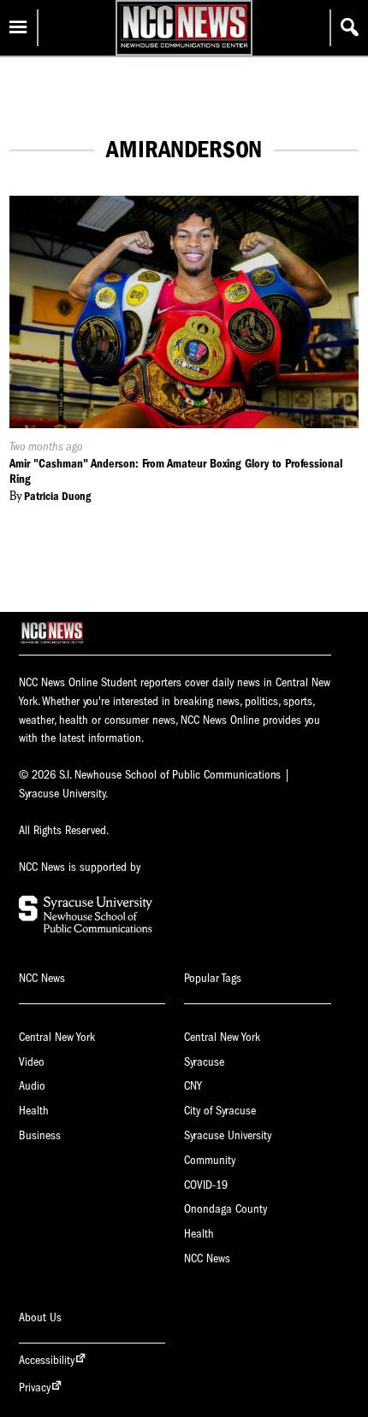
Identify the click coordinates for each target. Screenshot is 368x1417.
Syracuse (204, 1062)
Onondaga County (225, 1209)
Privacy (34, 1387)
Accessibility (46, 1360)
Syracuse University (227, 1135)
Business (40, 1135)
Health (34, 1110)
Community (209, 1160)
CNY (193, 1086)
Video (32, 1062)
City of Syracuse (220, 1110)
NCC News (207, 1258)
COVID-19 (206, 1185)
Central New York (57, 1037)
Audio (32, 1086)
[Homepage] (183, 47)
